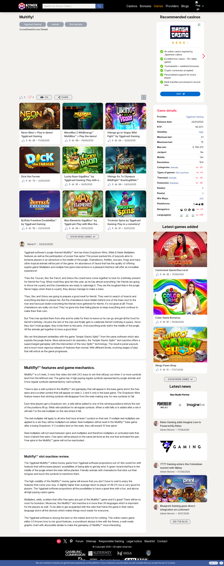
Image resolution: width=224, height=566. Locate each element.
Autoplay (174, 183)
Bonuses (145, 6)
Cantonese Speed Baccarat (171, 270)
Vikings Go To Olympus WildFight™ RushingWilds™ (122, 178)
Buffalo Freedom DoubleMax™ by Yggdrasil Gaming (39, 222)
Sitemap (91, 541)
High (201, 132)
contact (162, 541)
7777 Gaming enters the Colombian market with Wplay (181, 466)
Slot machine (75, 24)
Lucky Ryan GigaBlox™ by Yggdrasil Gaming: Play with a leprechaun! (81, 178)
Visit (178, 94)
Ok (221, 563)
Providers (172, 6)
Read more (213, 563)
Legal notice (134, 541)
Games (158, 6)
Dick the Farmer (30, 176)
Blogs (185, 6)
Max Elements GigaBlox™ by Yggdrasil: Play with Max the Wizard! (80, 222)
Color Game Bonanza (167, 317)
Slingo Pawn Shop (165, 365)
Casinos (131, 6)
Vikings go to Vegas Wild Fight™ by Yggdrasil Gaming (123, 134)
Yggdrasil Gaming (32, 24)
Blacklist (149, 541)
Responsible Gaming (111, 541)
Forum (80, 541)
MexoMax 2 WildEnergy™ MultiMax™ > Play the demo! (80, 134)
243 (201, 198)
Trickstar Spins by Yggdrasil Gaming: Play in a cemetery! (123, 222)
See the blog (180, 521)
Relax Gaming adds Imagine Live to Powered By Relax (180, 424)
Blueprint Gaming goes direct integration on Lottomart (177, 507)
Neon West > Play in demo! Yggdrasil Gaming (37, 134)
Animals (55, 24)
